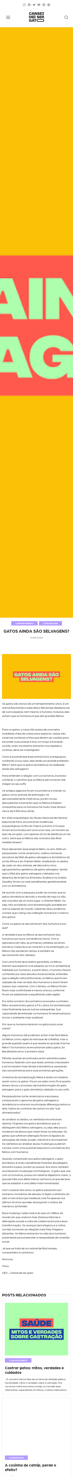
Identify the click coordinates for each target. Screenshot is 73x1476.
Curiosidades (50, 623)
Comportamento (24, 623)
